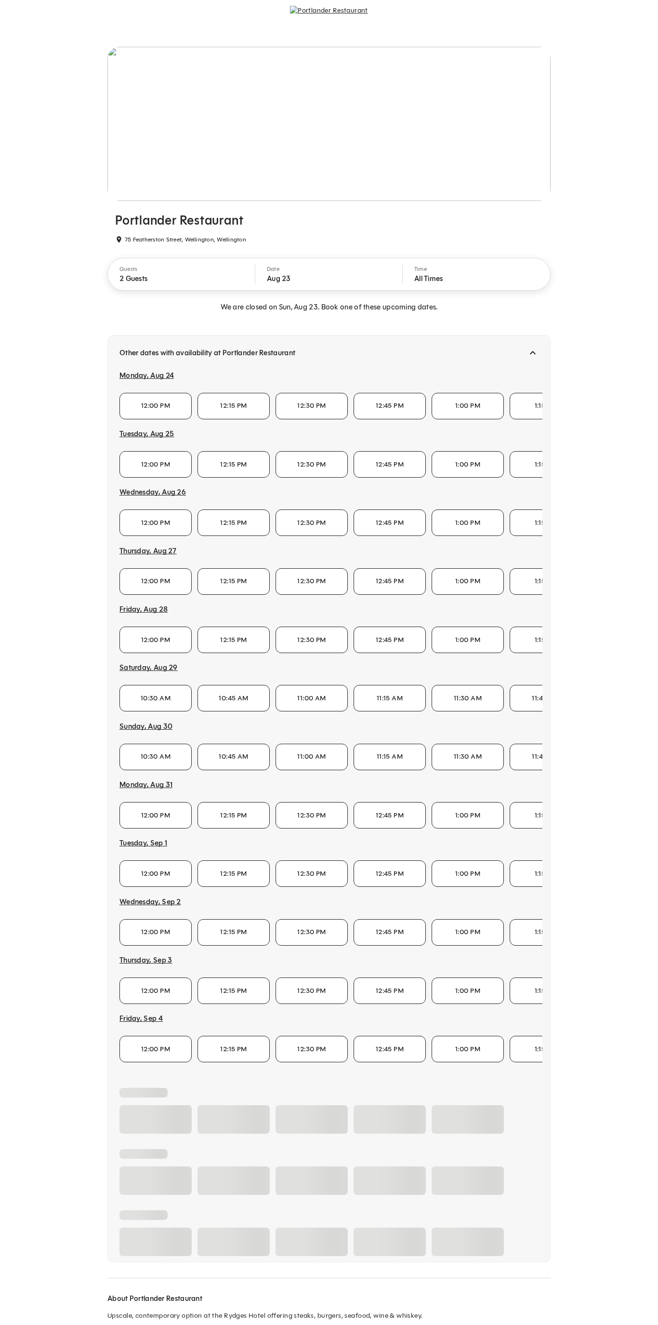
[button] (181, 274)
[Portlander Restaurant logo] (329, 17)
